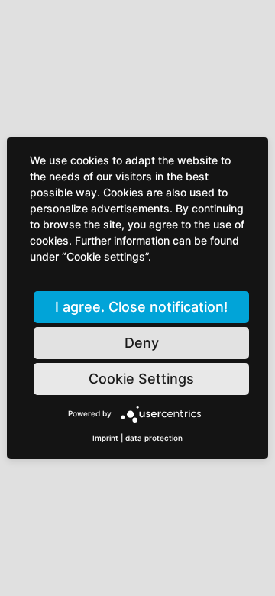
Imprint (105, 437)
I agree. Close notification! (141, 307)
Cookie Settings (141, 379)
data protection (154, 437)
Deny (142, 343)
